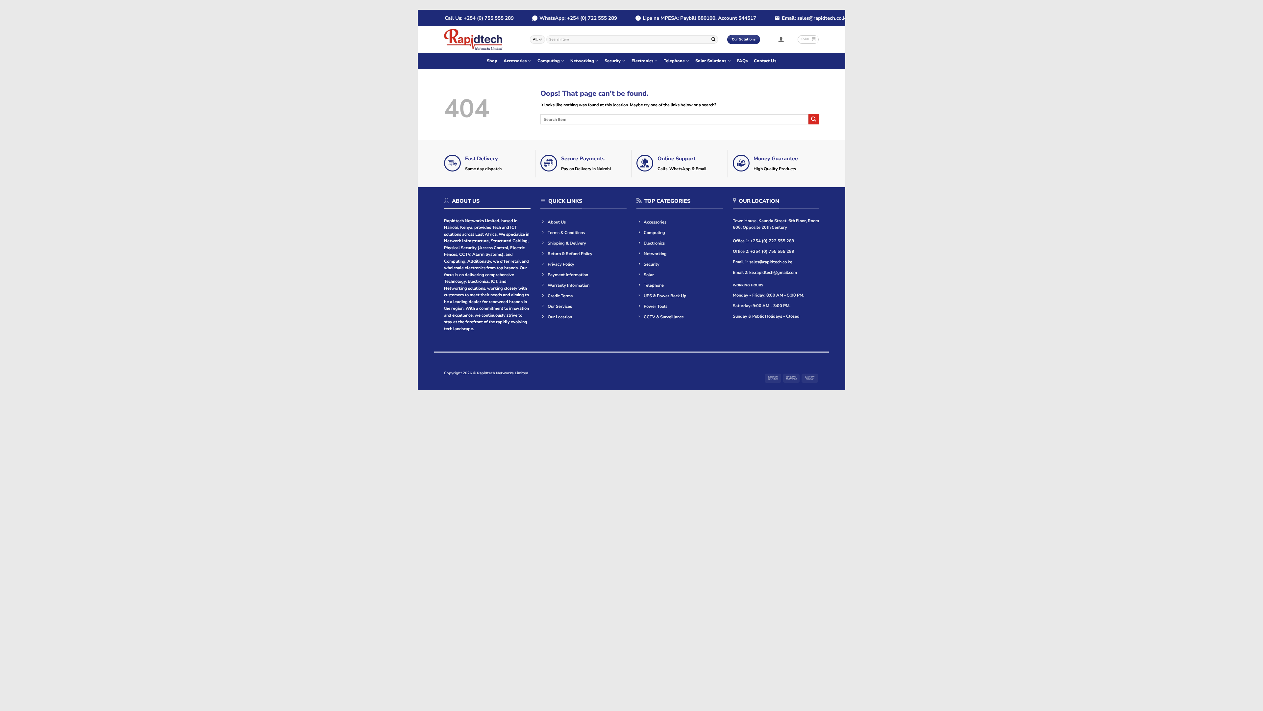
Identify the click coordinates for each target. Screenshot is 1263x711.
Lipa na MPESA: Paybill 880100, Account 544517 (685, 18)
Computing (548, 61)
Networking (582, 61)
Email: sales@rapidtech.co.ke (801, 18)
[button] (781, 39)
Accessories (515, 61)
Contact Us (765, 61)
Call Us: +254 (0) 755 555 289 (465, 18)
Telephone (674, 61)
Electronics (642, 61)
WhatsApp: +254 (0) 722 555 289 (564, 18)
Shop (492, 61)
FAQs (742, 61)
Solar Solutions (710, 61)
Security (613, 61)
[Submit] (713, 39)
